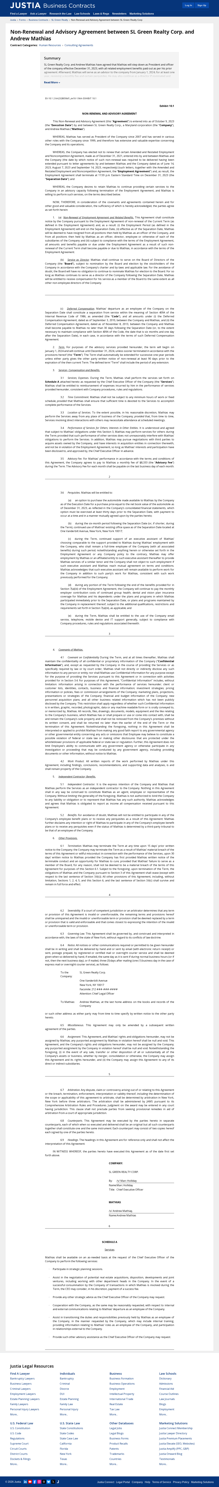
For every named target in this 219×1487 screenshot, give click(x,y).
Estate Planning (69, 1399)
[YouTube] (30, 1482)
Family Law (66, 1404)
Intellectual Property (122, 1394)
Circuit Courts (18, 1448)
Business (116, 1373)
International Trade (121, 1399)
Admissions (166, 1383)
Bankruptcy (67, 1378)
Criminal (65, 1383)
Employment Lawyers (23, 1394)
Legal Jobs (116, 1428)
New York (66, 1454)
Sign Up (202, 5)
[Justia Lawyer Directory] (58, 1482)
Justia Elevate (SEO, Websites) (177, 1443)
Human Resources (50, 45)
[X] (53, 1482)
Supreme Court (19, 1443)
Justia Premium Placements (175, 1438)
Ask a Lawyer (38, 13)
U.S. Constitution (20, 1428)
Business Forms (119, 1438)
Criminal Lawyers (20, 1389)
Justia (13, 20)
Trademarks (117, 1454)
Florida (64, 1448)
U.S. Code (15, 1433)
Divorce (64, 1389)
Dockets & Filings (20, 1459)
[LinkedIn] (25, 1482)
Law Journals (167, 1399)
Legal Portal (123, 1482)
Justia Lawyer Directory (173, 1433)
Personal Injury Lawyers (24, 1409)
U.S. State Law (70, 1423)
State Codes (67, 1433)
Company (137, 1482)
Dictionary (165, 1378)
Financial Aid (166, 1389)
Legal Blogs (117, 1433)
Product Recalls (119, 1443)
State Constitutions (71, 1428)
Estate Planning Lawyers (25, 1399)
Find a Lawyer (18, 13)
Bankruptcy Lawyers (22, 1378)
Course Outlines (169, 1394)
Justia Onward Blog (170, 1454)
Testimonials (167, 1459)
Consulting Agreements (79, 45)
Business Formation (122, 1378)
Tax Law (114, 1409)
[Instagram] (39, 1482)
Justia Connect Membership (176, 1428)
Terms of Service (161, 1482)
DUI (62, 1394)
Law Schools (82, 13)
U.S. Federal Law (21, 1423)
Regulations (17, 1438)
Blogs (162, 1404)
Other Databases (122, 1423)
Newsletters (119, 13)
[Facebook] (35, 1482)
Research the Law (60, 13)
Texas (63, 1459)
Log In (188, 5)
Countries (115, 1459)
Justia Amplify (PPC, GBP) (174, 1448)
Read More (51, 82)
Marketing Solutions (142, 13)
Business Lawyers (21, 1383)
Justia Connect (105, 1482)
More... (14, 1414)
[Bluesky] (49, 1482)
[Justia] (25, 5)
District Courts (19, 1454)
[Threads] (44, 1482)
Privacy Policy (181, 1482)
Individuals (67, 1373)
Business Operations (122, 1383)
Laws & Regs (101, 13)
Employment (117, 1389)
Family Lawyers (19, 1404)
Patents (114, 1448)
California (66, 1443)
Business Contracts (38, 20)
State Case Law (69, 1438)
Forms (22, 20)
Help (147, 1482)
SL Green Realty (59, 20)
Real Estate (116, 1404)
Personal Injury (69, 1409)
